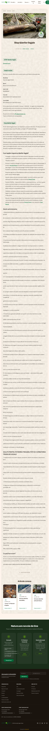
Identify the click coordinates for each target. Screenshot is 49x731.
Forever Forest (27, 202)
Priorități (13, 2)
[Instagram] (40, 723)
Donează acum (6, 63)
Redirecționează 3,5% (35, 691)
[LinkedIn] (46, 723)
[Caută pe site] (44, 2)
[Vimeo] (44, 723)
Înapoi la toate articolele (25, 572)
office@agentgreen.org (19, 114)
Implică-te (33, 2)
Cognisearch (27, 729)
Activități (20, 2)
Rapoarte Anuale (5, 688)
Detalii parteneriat (24, 654)
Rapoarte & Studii (20, 693)
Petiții (32, 48)
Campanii (3, 691)
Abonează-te (24, 676)
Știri (13, 10)
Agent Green (39, 2)
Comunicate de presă (20, 688)
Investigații (19, 691)
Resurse (26, 2)
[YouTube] (42, 723)
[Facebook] (37, 723)
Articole (9, 10)
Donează (33, 686)
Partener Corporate (35, 693)
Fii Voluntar (33, 688)
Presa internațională (20, 695)
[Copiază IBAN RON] (14, 713)
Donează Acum (9, 660)
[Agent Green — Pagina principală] (6, 2)
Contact (3, 695)
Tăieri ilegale (26, 48)
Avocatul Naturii (13, 165)
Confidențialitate (5, 697)
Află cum (40, 653)
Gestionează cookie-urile (6, 702)
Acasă (4, 10)
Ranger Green (32, 179)
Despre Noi (4, 686)
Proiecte (3, 693)
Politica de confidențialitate (34, 678)
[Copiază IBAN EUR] (31, 713)
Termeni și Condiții (5, 699)
